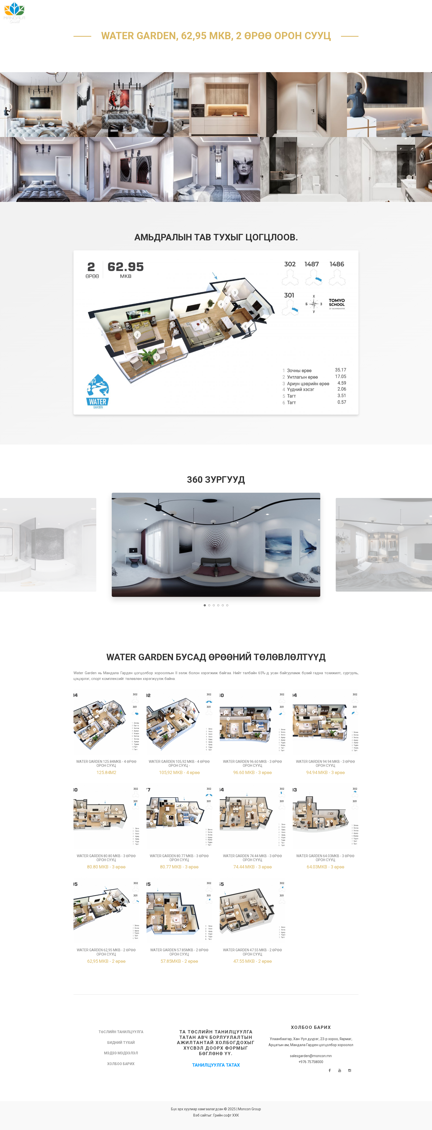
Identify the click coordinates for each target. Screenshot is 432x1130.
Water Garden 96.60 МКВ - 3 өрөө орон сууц (252, 764)
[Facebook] (330, 1070)
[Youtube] (340, 1070)
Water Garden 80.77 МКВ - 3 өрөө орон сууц (179, 858)
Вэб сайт (200, 1115)
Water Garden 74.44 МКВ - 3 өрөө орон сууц (252, 858)
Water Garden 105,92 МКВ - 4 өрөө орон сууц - (179, 764)
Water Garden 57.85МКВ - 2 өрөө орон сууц (179, 952)
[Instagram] (350, 1070)
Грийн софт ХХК (226, 1115)
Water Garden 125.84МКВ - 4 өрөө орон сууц (106, 764)
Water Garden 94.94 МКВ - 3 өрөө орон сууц (325, 764)
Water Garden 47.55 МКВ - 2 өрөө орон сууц (252, 952)
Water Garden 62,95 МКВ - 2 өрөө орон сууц (106, 952)
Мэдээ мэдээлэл (121, 1053)
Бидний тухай (121, 1043)
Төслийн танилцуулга (120, 1032)
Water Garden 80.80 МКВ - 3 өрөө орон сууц (106, 858)
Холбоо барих (120, 1064)
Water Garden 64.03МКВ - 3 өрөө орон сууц (325, 858)
